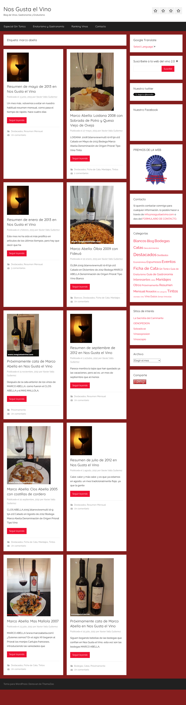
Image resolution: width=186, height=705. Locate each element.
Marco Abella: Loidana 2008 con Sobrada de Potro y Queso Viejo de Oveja (96, 120)
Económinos (139, 262)
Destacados (17, 131)
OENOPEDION (141, 323)
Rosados (151, 291)
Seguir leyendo (16, 120)
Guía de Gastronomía (159, 274)
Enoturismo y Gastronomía (48, 26)
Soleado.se (139, 328)
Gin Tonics (164, 269)
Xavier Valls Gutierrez (46, 97)
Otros (137, 285)
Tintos (115, 169)
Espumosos (153, 262)
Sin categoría (162, 292)
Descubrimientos (151, 248)
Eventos (169, 261)
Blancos (78, 297)
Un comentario (18, 135)
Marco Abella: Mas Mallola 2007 (33, 621)
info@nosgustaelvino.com (159, 214)
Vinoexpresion (141, 333)
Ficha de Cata (94, 169)
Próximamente (18, 410)
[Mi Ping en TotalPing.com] (139, 383)
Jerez (153, 280)
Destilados (162, 255)
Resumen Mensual (33, 131)
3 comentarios (18, 268)
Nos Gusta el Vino (27, 9)
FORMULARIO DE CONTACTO (159, 218)
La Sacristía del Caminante (148, 318)
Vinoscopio (139, 339)
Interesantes (141, 279)
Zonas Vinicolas (164, 297)
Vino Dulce (151, 296)
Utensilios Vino (138, 297)
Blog (150, 241)
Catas (87, 666)
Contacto (100, 26)
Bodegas (78, 666)
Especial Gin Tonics (15, 26)
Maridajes (106, 169)
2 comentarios (81, 173)
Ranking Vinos (79, 26)
